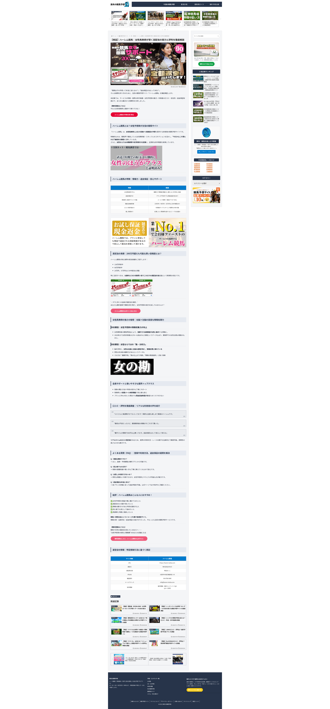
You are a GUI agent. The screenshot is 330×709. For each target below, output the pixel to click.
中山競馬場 (197, 171)
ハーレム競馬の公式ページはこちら (126, 311)
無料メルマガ (135, 701)
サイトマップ (187, 701)
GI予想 (149, 681)
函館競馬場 (197, 166)
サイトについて (155, 701)
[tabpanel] (119, 18)
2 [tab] (165, 30)
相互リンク (196, 701)
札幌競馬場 (197, 164)
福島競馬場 (197, 168)
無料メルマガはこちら (206, 64)
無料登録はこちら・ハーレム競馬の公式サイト (129, 539)
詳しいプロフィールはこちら (206, 152)
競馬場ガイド (151, 691)
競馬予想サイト (116, 596)
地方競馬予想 (151, 689)
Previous (109, 19)
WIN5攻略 (150, 686)
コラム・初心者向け (152, 694)
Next (221, 19)
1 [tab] (162, 30)
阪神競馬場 (209, 169)
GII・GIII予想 (150, 684)
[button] (218, 36)
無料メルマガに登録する (194, 690)
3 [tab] (167, 30)
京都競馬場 (209, 168)
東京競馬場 (209, 164)
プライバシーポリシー (167, 701)
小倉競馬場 (209, 171)
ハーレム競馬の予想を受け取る (124, 115)
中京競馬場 (209, 166)
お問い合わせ (178, 701)
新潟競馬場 (197, 169)
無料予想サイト (144, 701)
